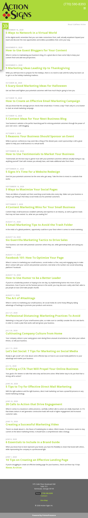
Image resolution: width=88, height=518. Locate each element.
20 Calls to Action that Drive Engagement (34, 404)
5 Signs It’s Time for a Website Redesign (33, 172)
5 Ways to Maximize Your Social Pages (32, 189)
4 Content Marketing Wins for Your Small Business (40, 207)
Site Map (44, 500)
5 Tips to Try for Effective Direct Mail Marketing (38, 386)
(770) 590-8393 (75, 4)
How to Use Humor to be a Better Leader (33, 278)
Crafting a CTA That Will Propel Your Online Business (42, 369)
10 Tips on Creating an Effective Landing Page (37, 460)
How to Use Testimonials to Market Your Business (40, 154)
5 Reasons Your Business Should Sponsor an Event (40, 136)
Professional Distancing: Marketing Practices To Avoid (43, 316)
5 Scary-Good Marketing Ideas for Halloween (36, 86)
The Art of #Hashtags (20, 298)
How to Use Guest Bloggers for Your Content (36, 50)
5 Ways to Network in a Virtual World (31, 33)
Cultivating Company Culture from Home (34, 333)
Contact (44, 496)
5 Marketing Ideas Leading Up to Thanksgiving (38, 68)
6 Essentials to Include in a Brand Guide (33, 442)
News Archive (81, 24)
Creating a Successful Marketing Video (32, 424)
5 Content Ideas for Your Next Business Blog (36, 118)
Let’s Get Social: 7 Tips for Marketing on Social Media (42, 351)
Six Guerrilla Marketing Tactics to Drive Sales (37, 240)
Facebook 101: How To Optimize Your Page (35, 257)
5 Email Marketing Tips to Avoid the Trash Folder (39, 225)
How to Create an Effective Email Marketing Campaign (43, 101)
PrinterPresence (49, 515)
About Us (71, 24)
